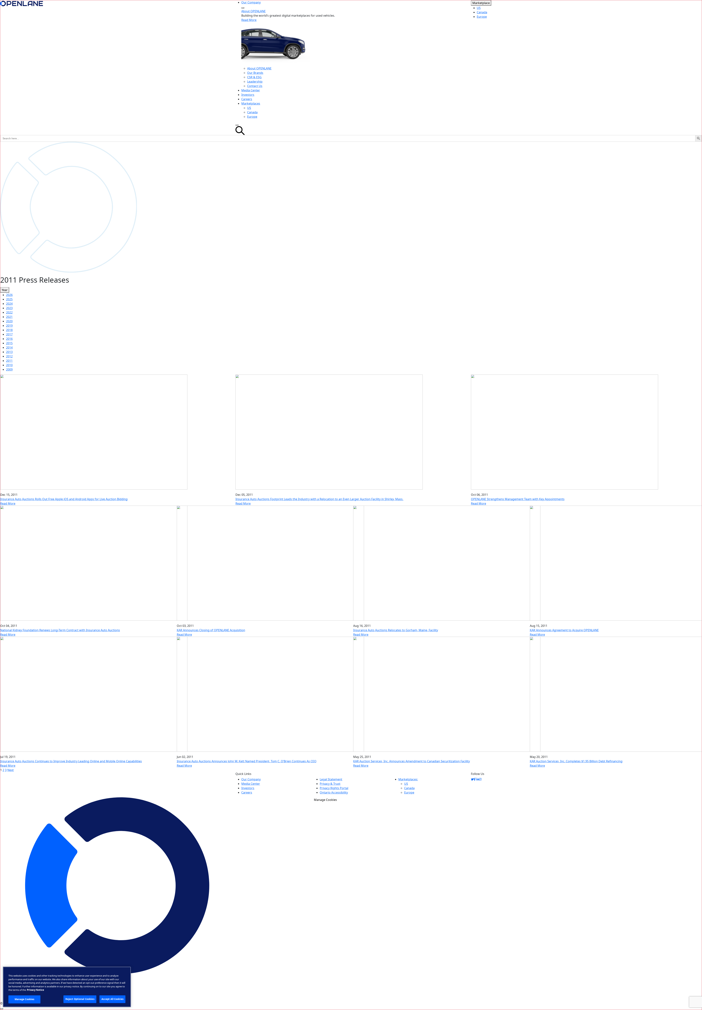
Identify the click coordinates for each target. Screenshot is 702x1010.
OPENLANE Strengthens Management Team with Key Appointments (518, 499)
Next (10, 770)
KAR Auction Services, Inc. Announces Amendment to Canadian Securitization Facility (411, 761)
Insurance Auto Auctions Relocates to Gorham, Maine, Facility (395, 630)
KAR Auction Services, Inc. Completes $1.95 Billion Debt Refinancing (576, 761)
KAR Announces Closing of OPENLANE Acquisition (211, 630)
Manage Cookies (325, 800)
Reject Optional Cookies (79, 999)
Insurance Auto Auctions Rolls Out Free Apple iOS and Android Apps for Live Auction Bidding (64, 499)
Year (5, 290)
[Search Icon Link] (350, 130)
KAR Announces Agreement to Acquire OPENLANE (564, 630)
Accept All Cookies (112, 999)
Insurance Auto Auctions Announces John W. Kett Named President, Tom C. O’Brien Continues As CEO (246, 761)
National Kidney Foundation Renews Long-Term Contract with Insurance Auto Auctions (60, 630)
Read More (248, 20)
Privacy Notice (35, 990)
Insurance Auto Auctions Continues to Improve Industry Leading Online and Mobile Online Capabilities (71, 761)
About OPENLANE (253, 11)
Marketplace (481, 3)
